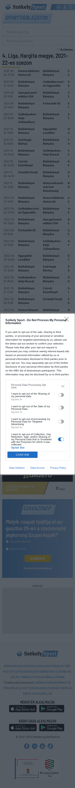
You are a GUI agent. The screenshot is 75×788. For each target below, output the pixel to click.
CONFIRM (22, 454)
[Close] (67, 320)
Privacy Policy (58, 467)
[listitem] (37, 386)
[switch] (61, 395)
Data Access (37, 467)
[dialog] (37, 394)
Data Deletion (17, 467)
